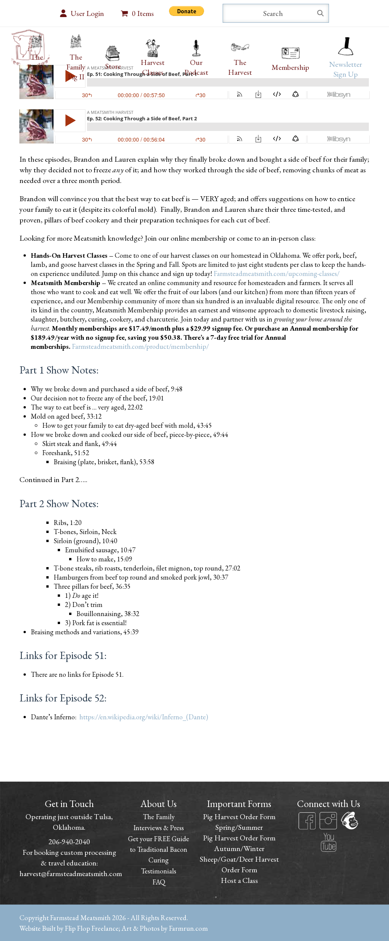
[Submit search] (320, 13)
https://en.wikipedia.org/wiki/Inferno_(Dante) (143, 716)
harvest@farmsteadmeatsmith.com (70, 873)
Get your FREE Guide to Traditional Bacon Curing (158, 849)
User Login (87, 13)
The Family (159, 816)
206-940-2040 (69, 841)
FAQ (158, 882)
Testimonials (158, 871)
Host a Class (239, 880)
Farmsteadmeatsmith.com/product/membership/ (140, 346)
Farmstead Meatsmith (80, 917)
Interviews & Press (158, 827)
